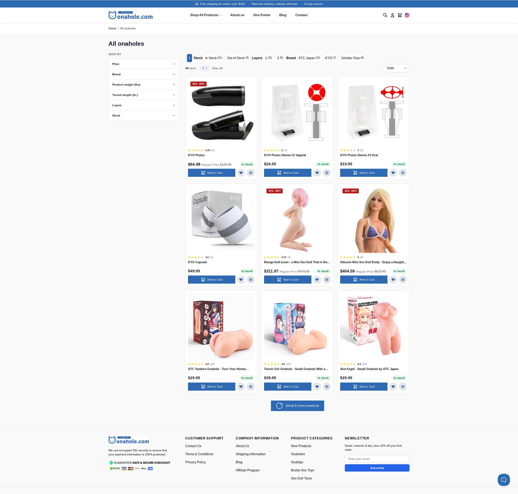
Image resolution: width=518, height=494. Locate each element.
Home (112, 28)
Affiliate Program (248, 470)
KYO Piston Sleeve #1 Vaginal (285, 155)
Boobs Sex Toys (302, 470)
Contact (301, 15)
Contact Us (193, 446)
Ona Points (261, 15)
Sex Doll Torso (301, 478)
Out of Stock (237, 58)
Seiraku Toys (352, 58)
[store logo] (128, 440)
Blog (283, 15)
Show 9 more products (302, 405)
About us (237, 15)
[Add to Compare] (251, 173)
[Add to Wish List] (241, 173)
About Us (242, 446)
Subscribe (377, 468)
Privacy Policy (195, 462)
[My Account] (392, 15)
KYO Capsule (197, 262)
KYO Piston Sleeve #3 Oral (359, 155)
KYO (330, 58)
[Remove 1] (206, 68)
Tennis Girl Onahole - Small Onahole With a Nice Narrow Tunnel (294, 369)
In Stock (213, 58)
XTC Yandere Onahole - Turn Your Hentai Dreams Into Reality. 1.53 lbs (217, 369)
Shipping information (250, 454)
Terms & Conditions (199, 454)
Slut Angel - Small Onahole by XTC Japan (369, 369)
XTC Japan (309, 58)
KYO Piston (196, 155)
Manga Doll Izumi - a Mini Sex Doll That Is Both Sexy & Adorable (297, 262)
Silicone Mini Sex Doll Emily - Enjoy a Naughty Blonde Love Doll (372, 262)
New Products (301, 446)
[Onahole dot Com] (130, 15)
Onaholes (298, 454)
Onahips (297, 462)
